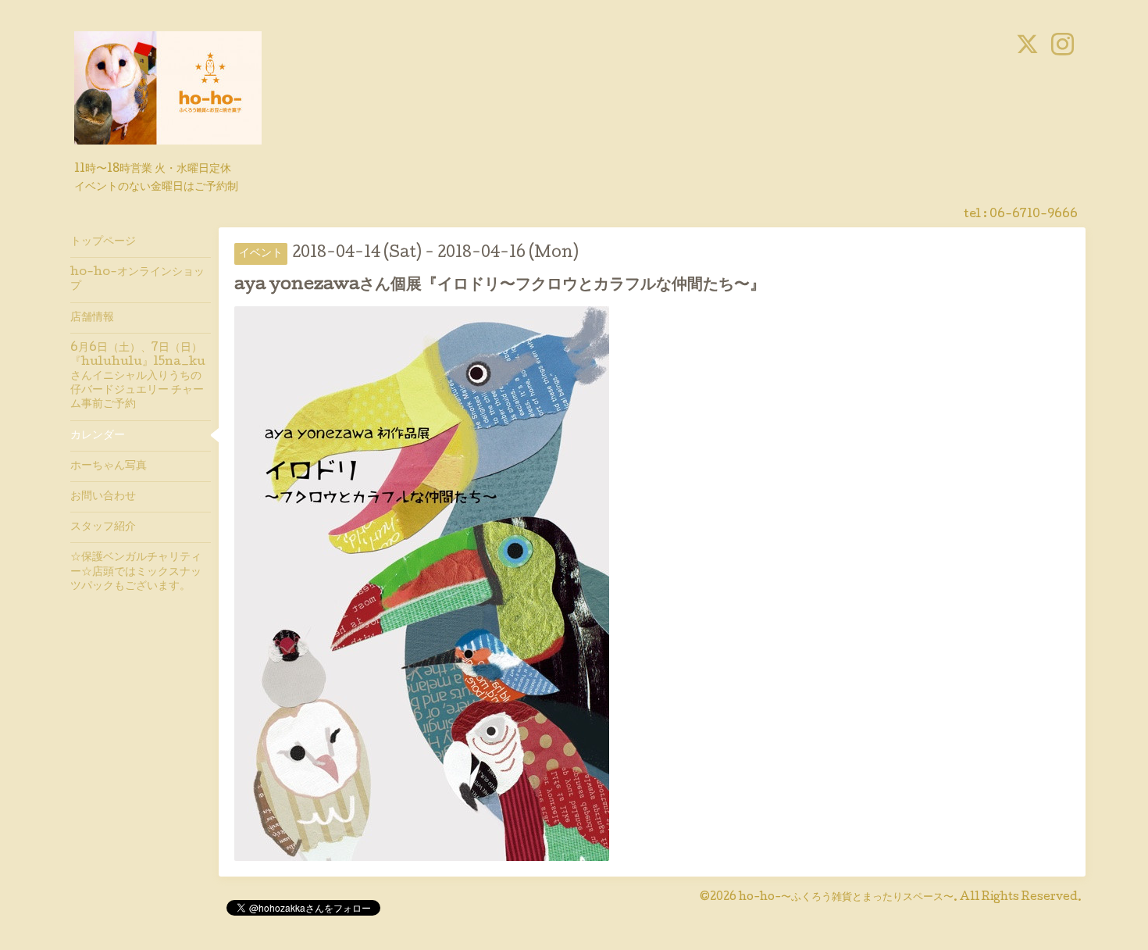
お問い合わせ (103, 497)
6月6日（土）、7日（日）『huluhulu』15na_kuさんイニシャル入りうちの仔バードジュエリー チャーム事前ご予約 (137, 377)
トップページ (103, 242)
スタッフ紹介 (103, 527)
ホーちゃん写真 (108, 466)
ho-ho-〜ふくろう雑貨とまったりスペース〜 (846, 897)
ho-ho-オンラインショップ (137, 279)
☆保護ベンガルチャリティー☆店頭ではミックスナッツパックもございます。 (135, 572)
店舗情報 (92, 318)
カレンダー (97, 436)
